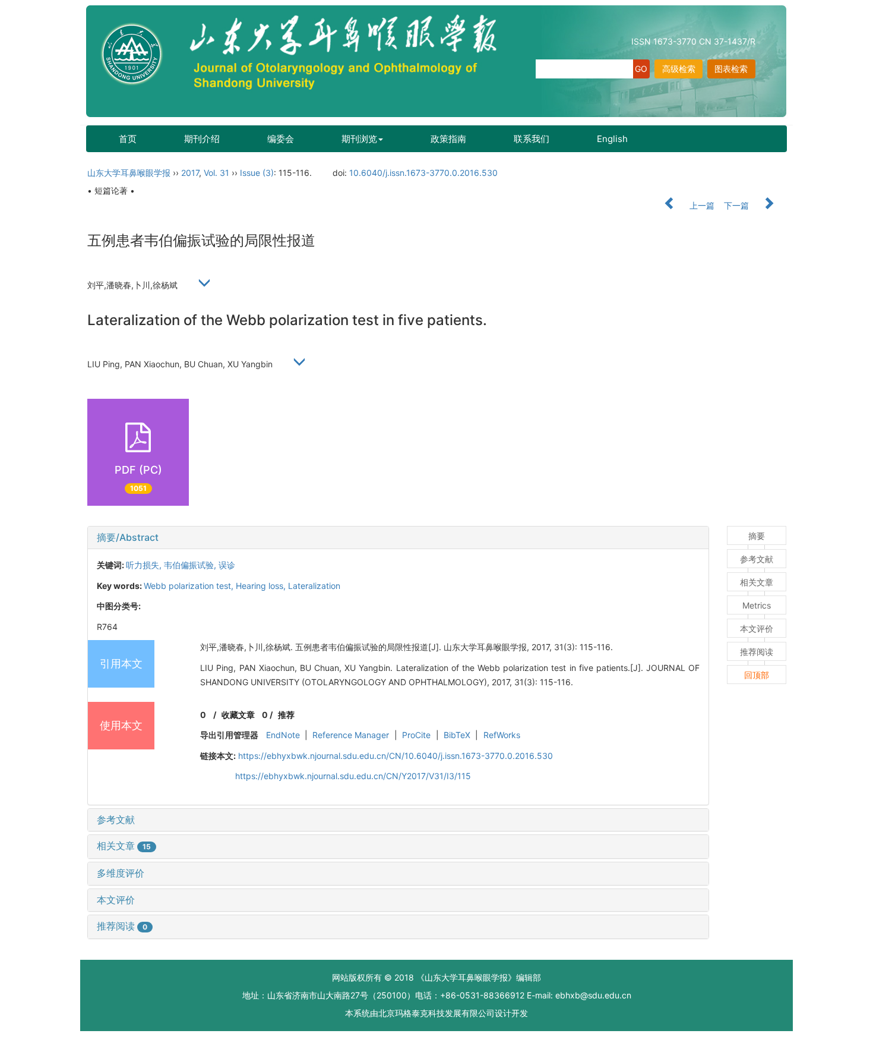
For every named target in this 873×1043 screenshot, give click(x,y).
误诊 (227, 565)
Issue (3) (257, 173)
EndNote (283, 735)
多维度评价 (120, 873)
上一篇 (700, 205)
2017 (190, 173)
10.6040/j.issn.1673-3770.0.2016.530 (423, 173)
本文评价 (116, 900)
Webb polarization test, (190, 586)
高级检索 (678, 69)
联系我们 (531, 138)
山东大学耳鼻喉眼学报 (128, 173)
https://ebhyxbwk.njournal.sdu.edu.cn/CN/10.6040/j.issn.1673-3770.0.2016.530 (395, 756)
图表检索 (731, 69)
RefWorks (501, 735)
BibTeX (457, 735)
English (612, 138)
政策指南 (448, 138)
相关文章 (124, 846)
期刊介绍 (202, 138)
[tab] (398, 538)
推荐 (286, 715)
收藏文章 (238, 715)
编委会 (280, 138)
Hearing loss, (262, 586)
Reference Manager (350, 735)
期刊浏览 (359, 138)
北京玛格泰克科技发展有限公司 (436, 1013)
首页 (128, 138)
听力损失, (145, 565)
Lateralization (314, 586)
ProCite (416, 735)
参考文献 (116, 819)
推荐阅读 (122, 926)
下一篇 (737, 205)
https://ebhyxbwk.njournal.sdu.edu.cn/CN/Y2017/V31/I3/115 (353, 776)
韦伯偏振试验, (191, 565)
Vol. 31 (216, 173)
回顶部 (756, 675)
